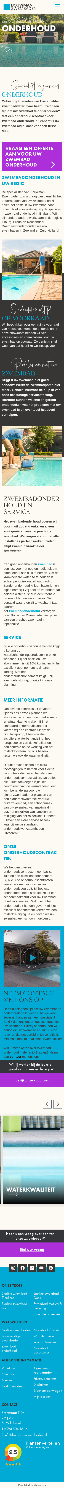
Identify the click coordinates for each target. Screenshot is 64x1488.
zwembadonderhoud (25, 611)
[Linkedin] (32, 1268)
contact (15, 1056)
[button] (32, 958)
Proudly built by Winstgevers (32, 1485)
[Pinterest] (51, 1268)
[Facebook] (22, 1268)
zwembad (45, 564)
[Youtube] (41, 1268)
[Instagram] (13, 1268)
